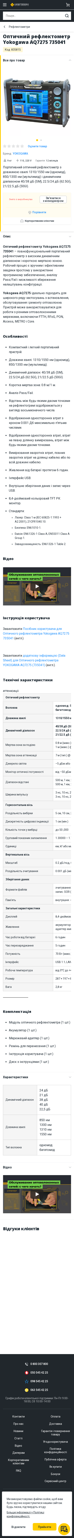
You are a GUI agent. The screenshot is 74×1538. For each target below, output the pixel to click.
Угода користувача (55, 1441)
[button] (37, 140)
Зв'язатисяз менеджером (53, 199)
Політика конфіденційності (55, 1450)
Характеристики (15, 1077)
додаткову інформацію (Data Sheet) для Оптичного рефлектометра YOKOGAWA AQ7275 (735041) (34, 660)
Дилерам (18, 1452)
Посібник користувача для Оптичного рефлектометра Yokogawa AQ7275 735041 (36, 633)
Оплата (55, 1416)
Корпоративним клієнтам (39, 221)
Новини (18, 1431)
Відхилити (18, 1527)
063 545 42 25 (39, 1390)
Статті (18, 1438)
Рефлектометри (19, 26)
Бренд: (15, 153)
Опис (7, 236)
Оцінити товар (37, 146)
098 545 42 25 (39, 1381)
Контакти (18, 1416)
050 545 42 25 (39, 1372)
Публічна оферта (56, 1459)
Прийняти (44, 1527)
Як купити (55, 1466)
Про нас (18, 1423)
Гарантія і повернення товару (55, 1433)
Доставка (55, 1423)
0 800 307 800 (39, 1364)
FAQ (18, 1470)
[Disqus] (37, 1284)
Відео (7, 1167)
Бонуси (55, 1474)
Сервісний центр (55, 1481)
